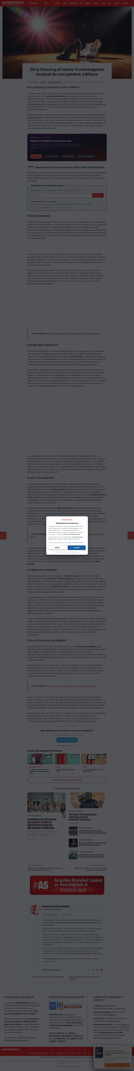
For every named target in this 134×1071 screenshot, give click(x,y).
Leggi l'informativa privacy (76, 542)
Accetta (77, 547)
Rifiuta (57, 547)
